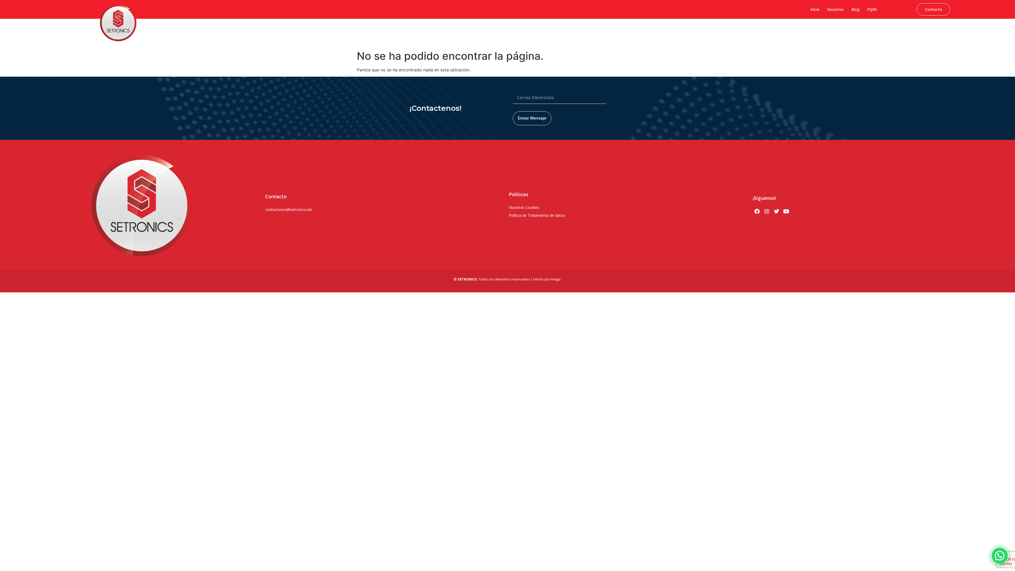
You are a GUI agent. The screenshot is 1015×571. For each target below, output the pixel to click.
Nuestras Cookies (524, 207)
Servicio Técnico (972, 30)
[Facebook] (757, 211)
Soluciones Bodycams (935, 30)
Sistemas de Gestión (787, 30)
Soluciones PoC (899, 30)
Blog (855, 9)
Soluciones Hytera (824, 30)
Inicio (814, 9)
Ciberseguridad (753, 30)
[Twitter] (776, 211)
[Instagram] (767, 211)
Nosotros (835, 9)
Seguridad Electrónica (863, 30)
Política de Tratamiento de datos (537, 215)
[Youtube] (786, 211)
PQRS (872, 9)
